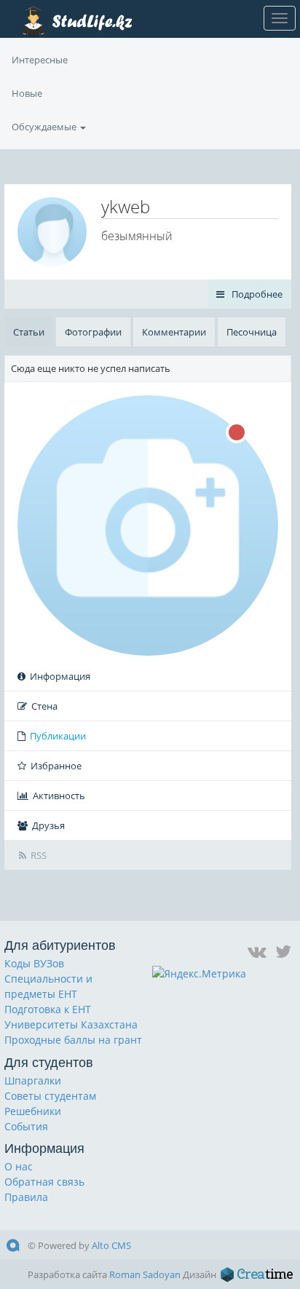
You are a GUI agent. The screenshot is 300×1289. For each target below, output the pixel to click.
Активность (59, 795)
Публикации (58, 735)
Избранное (56, 765)
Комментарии (174, 331)
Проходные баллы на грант (73, 1040)
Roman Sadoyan (145, 1274)
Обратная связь (44, 1182)
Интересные (40, 59)
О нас (18, 1166)
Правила (26, 1197)
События (26, 1126)
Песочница (251, 331)
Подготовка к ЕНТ (47, 1009)
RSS (39, 855)
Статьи (28, 331)
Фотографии (93, 331)
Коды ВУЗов (34, 963)
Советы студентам (50, 1096)
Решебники (32, 1111)
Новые (27, 93)
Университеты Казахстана (71, 1024)
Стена (44, 706)
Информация (60, 676)
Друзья (48, 825)
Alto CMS (111, 1245)
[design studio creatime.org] (257, 1274)
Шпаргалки (32, 1080)
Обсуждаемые (45, 126)
